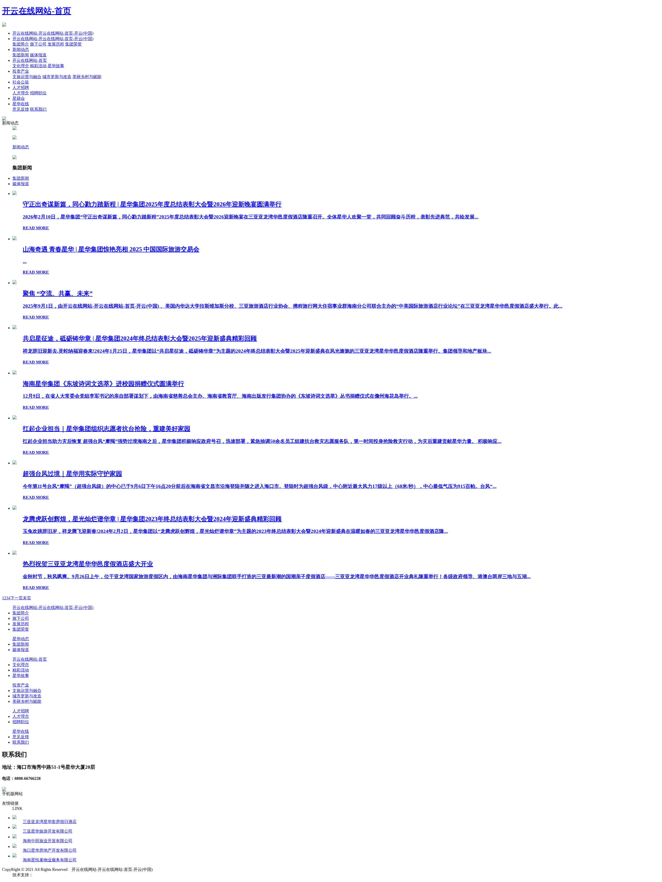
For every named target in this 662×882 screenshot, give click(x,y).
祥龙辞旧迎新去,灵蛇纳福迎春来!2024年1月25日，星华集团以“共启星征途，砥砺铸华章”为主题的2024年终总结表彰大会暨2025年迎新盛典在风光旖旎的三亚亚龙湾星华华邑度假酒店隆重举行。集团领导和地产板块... (257, 351)
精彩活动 (38, 66)
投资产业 (20, 71)
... (25, 261)
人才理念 (20, 93)
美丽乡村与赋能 (86, 76)
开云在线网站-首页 (36, 11)
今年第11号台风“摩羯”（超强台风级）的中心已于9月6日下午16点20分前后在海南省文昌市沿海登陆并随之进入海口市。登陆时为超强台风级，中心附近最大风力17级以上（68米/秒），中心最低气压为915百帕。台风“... (259, 486)
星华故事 (56, 66)
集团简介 (20, 44)
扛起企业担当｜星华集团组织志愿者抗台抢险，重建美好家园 (106, 428)
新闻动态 (20, 49)
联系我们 (38, 109)
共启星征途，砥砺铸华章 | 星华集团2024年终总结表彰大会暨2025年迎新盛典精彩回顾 (140, 338)
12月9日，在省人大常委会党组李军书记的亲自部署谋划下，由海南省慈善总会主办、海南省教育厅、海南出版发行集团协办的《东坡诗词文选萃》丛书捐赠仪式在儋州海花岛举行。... (220, 396)
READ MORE (36, 228)
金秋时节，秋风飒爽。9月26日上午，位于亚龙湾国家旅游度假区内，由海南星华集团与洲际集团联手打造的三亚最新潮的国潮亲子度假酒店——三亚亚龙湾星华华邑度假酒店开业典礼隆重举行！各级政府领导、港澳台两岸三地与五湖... (277, 576)
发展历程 (56, 44)
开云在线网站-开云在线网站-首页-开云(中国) (52, 33)
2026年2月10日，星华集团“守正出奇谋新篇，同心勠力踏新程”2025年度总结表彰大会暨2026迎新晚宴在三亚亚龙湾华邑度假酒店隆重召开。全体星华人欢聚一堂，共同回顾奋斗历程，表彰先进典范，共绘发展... (250, 217)
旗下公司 (38, 44)
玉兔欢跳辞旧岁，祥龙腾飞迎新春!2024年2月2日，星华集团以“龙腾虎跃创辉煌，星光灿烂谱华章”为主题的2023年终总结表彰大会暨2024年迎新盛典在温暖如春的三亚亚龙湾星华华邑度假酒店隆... (235, 531)
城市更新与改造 (56, 76)
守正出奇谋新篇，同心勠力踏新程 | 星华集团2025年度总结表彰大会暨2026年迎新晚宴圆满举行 (152, 204)
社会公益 (20, 82)
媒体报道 (38, 55)
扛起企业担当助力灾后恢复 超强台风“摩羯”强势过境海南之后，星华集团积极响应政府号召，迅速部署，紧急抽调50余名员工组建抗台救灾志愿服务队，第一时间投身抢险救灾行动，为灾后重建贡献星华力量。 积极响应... (262, 441)
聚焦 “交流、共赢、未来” (58, 293)
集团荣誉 (73, 44)
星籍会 (18, 98)
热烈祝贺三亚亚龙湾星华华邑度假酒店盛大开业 (88, 564)
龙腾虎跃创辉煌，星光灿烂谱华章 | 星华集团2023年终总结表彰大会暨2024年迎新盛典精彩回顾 (152, 519)
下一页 (16, 598)
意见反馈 (20, 109)
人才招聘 (20, 87)
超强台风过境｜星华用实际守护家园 (72, 473)
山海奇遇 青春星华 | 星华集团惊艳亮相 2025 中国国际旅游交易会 (111, 249)
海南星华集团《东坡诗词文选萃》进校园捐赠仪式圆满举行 (103, 383)
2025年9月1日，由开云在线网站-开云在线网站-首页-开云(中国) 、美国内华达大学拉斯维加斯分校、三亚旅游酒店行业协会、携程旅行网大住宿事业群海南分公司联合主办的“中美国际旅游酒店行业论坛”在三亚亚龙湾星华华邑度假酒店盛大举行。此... (292, 306)
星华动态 (20, 639)
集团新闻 (20, 55)
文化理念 (20, 66)
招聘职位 (38, 93)
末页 (27, 598)
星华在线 (20, 104)
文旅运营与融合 (26, 76)
